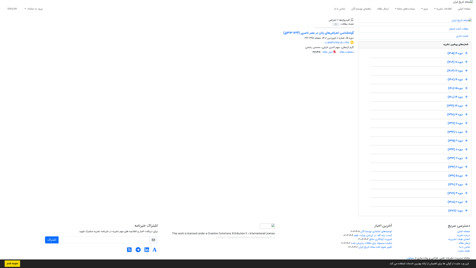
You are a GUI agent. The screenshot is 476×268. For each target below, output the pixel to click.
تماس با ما (339, 9)
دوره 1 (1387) (455, 211)
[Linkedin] (147, 251)
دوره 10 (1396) (455, 132)
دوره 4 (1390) (455, 184)
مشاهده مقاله (347, 52)
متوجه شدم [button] (12, 263)
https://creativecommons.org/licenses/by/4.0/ (245, 237)
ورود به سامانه (35, 9)
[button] (387, 263)
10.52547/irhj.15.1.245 (337, 43)
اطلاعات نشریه (444, 9)
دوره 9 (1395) (455, 141)
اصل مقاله (323, 52)
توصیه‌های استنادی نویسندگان (376, 231)
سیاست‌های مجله (406, 9)
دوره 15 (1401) (455, 88)
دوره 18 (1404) (455, 62)
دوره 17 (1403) (455, 71)
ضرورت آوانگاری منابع (380, 239)
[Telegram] (138, 251)
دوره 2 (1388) (455, 202)
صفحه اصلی (464, 9)
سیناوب (410, 258)
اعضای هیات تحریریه (459, 239)
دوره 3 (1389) (455, 193)
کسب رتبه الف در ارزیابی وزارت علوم (373, 235)
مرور (425, 9)
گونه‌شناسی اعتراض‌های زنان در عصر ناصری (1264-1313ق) (318, 33)
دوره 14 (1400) (455, 97)
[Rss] (129, 251)
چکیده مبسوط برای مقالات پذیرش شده (371, 243)
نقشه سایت (464, 251)
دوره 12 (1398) (455, 114)
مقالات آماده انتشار (458, 29)
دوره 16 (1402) (455, 79)
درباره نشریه (463, 235)
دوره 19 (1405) (455, 53)
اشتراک (51, 239)
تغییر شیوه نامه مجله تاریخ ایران (375, 247)
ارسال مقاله (383, 9)
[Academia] (155, 251)
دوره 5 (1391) (455, 176)
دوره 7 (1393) (455, 158)
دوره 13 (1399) (455, 106)
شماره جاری (462, 36)
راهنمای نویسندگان (361, 9)
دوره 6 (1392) (455, 167)
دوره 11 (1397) (455, 123)
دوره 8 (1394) (455, 149)
